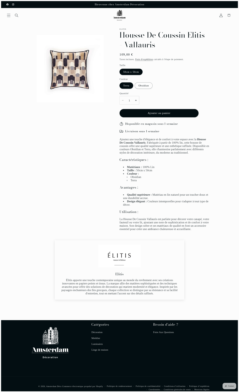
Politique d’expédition (199, 386)
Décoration (96, 332)
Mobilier (95, 338)
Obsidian (143, 85)
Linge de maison (99, 349)
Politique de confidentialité (148, 386)
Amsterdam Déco (54, 386)
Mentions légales (201, 389)
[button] (9, 15)
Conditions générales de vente (177, 389)
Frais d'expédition (144, 59)
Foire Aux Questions (163, 332)
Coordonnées (154, 389)
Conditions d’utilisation (174, 386)
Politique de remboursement (119, 386)
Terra (126, 85)
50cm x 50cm (131, 71)
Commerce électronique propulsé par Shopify (82, 386)
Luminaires (97, 344)
